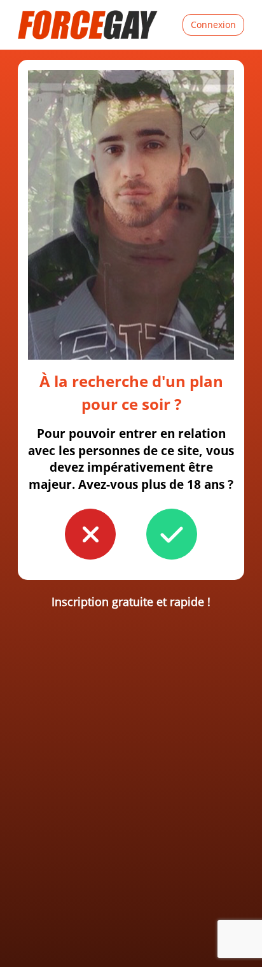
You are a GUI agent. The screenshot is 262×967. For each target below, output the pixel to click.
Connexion (213, 24)
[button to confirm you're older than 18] (171, 534)
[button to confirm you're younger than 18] (90, 534)
